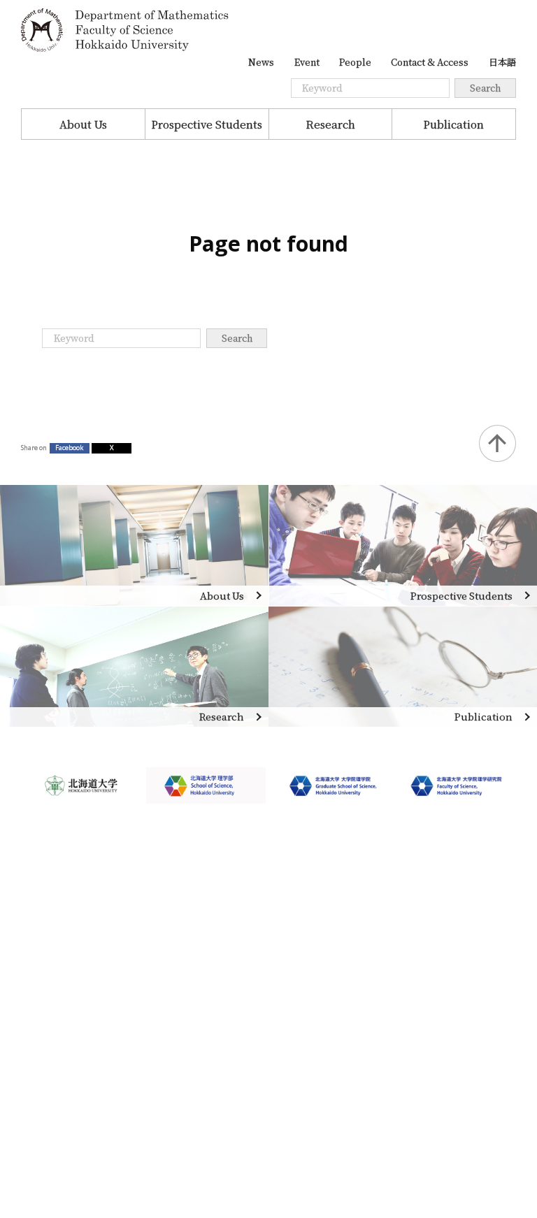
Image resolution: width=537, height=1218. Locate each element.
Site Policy (48, 1066)
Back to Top (497, 443)
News (261, 61)
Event (307, 61)
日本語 (502, 61)
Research (330, 124)
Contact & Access (429, 61)
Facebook (69, 447)
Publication (453, 124)
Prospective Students (206, 124)
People (355, 61)
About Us (83, 124)
